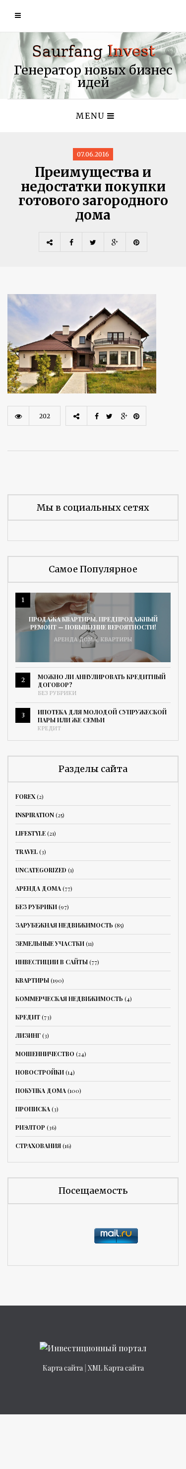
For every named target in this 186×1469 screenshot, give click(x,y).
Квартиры (116, 639)
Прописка (32, 1109)
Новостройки (39, 1072)
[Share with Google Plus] (114, 242)
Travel (26, 851)
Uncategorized (40, 870)
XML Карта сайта (116, 1368)
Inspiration (34, 815)
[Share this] (71, 242)
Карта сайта (63, 1368)
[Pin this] (136, 242)
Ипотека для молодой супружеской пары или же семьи (102, 716)
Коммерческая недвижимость (69, 999)
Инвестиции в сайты (51, 962)
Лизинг (28, 1035)
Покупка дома (40, 1090)
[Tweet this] (93, 242)
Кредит (50, 728)
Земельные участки (49, 943)
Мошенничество (44, 1054)
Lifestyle (30, 833)
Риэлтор (30, 1127)
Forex (25, 796)
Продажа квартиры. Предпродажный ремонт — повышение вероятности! (93, 623)
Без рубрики (57, 693)
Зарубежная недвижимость (64, 925)
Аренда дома (75, 639)
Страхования (38, 1146)
